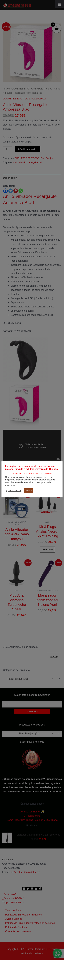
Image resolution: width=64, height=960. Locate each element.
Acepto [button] (28, 491)
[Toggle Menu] (59, 4)
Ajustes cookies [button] (13, 490)
